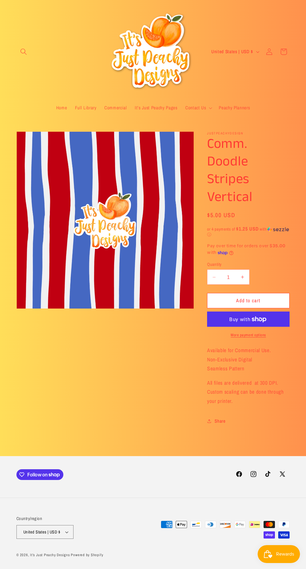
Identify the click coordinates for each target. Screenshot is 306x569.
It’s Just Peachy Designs (50, 554)
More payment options (248, 335)
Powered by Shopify (87, 554)
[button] (23, 52)
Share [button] (220, 421)
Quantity (214, 264)
